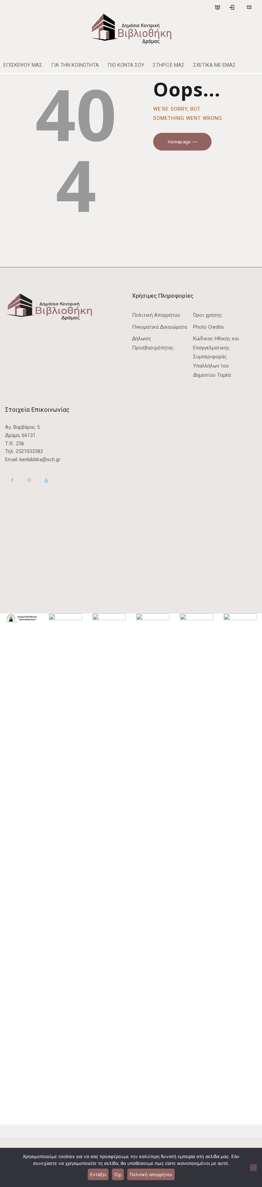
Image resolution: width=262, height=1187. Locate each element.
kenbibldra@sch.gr (39, 459)
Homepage (179, 141)
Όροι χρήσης (207, 315)
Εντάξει (98, 1174)
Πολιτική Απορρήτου (156, 315)
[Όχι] (253, 1167)
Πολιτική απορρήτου (151, 1174)
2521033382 (29, 451)
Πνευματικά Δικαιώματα (159, 327)
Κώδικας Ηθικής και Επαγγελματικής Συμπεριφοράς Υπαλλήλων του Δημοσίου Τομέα (216, 356)
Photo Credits (208, 327)
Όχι (117, 1174)
